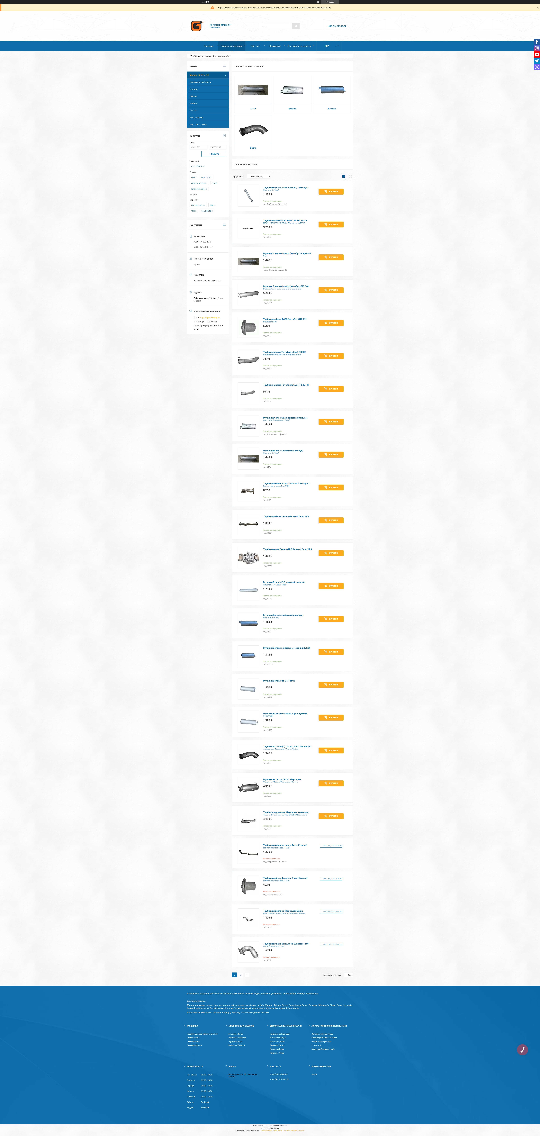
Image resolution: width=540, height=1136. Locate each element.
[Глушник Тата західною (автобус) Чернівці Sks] (248, 261)
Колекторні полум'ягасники (324, 1037)
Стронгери (316, 1045)
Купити (333, 191)
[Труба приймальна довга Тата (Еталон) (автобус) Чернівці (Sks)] (248, 853)
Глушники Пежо (277, 1045)
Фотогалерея (196, 117)
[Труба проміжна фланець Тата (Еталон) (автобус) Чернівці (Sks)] (248, 886)
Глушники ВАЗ (193, 1037)
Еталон (292, 108)
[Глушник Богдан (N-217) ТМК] (248, 689)
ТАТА (253, 108)
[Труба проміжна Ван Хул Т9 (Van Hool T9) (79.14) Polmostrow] (248, 952)
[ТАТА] (253, 90)
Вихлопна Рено (277, 1049)
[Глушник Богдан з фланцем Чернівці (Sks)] (248, 656)
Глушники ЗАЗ (193, 1041)
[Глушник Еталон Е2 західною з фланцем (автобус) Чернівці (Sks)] (248, 426)
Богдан (332, 108)
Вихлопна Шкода (278, 1037)
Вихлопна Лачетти (237, 1045)
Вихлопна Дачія (277, 1041)
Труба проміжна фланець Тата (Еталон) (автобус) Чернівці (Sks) (285, 879)
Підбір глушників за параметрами (202, 1034)
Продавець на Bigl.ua (270, 1128)
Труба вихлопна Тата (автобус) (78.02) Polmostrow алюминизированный (284, 353)
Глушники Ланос (236, 1034)
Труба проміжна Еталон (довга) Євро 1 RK (286, 516)
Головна (208, 45)
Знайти (215, 154)
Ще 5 (195, 195)
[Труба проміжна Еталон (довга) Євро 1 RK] (248, 524)
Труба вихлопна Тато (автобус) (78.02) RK (286, 384)
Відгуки (194, 89)
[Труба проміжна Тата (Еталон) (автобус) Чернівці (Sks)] (248, 196)
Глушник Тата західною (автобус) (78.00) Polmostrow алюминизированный (286, 287)
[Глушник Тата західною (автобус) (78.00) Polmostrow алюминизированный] (248, 294)
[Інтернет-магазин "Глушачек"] (198, 33)
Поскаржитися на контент (271, 1131)
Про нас (255, 45)
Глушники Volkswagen (280, 1034)
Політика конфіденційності (293, 1131)
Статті (193, 110)
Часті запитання (198, 124)
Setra (253, 147)
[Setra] (253, 129)
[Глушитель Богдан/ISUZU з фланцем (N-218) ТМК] (248, 722)
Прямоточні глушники (321, 1041)
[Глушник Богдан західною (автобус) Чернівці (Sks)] (248, 623)
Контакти (274, 45)
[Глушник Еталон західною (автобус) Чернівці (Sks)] (248, 459)
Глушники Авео (235, 1041)
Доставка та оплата (299, 45)
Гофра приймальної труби (323, 1049)
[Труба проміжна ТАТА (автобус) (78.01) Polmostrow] (248, 327)
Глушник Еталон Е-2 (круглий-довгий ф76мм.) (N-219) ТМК (284, 583)
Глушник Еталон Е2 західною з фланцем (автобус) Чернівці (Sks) (285, 419)
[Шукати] (296, 26)
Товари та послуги (232, 45)
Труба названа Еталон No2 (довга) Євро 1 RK (287, 549)
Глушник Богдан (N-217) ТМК (279, 680)
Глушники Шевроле (237, 1037)
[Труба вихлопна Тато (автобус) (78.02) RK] (248, 393)
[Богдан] (332, 90)
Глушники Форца (194, 1045)
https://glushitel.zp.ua (210, 317)
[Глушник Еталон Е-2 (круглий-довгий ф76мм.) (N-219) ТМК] (248, 590)
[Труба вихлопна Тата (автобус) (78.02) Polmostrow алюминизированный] (248, 360)
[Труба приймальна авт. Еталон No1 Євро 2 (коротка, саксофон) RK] (248, 491)
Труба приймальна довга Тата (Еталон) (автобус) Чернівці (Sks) (285, 846)
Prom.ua (283, 1125)
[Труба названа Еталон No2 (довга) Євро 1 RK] (248, 557)
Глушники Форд (277, 1053)
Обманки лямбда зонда (322, 1034)
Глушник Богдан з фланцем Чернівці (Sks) (286, 647)
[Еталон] (292, 90)
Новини (193, 103)
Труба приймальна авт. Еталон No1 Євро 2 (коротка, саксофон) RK (286, 484)
